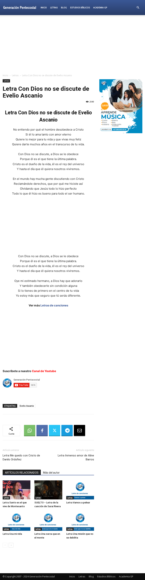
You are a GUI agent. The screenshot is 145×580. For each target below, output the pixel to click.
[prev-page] (5, 545)
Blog (64, 7)
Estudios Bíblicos (80, 7)
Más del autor (51, 472)
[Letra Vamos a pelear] (80, 489)
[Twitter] (54, 430)
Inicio (44, 7)
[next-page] (11, 545)
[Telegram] (67, 430)
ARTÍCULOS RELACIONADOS (22, 472)
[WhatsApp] (29, 430)
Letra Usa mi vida (12, 533)
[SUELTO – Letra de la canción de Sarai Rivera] (48, 489)
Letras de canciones (54, 305)
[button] (137, 7)
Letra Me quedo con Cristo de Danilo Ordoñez (21, 457)
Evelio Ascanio (27, 405)
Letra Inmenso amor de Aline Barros (76, 457)
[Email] (79, 430)
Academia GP (100, 7)
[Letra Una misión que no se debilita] (80, 521)
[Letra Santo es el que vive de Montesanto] (16, 489)
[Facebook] (42, 430)
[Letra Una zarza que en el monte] (48, 521)
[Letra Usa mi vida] (16, 521)
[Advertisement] (72, 44)
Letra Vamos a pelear (78, 502)
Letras (54, 7)
